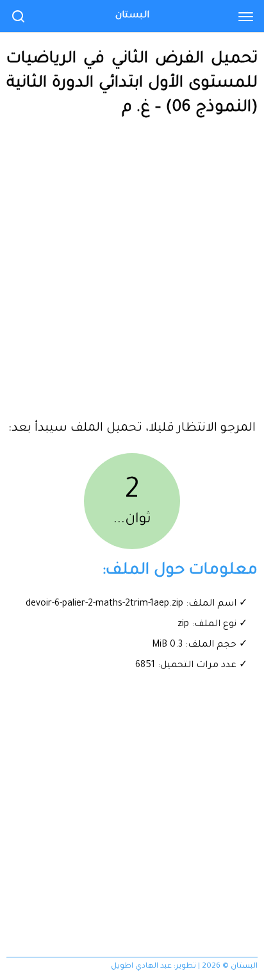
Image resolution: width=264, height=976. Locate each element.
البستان (132, 16)
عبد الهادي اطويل (141, 967)
